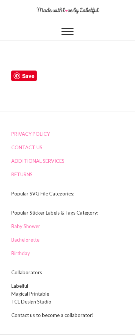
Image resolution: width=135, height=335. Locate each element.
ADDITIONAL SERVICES (37, 161)
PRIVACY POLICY (30, 134)
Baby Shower (25, 226)
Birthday (20, 253)
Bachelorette (25, 240)
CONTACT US (26, 147)
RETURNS (22, 174)
